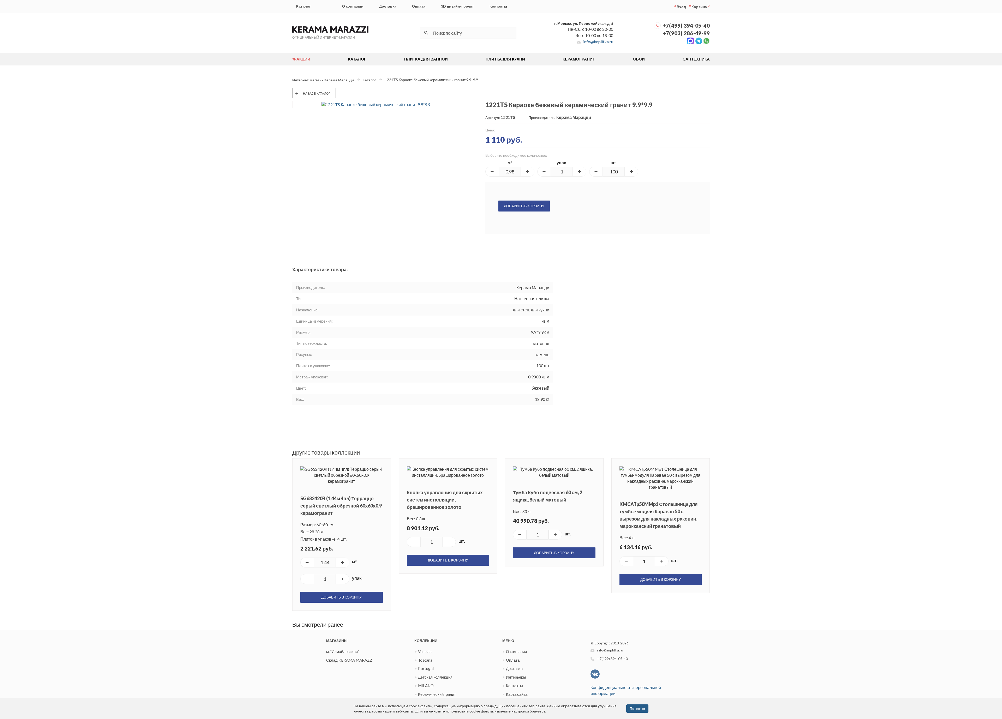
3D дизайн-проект (457, 6)
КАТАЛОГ (357, 59)
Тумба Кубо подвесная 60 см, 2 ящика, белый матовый (547, 496)
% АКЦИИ (301, 59)
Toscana (425, 660)
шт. (614, 162)
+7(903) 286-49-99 (686, 33)
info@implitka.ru (598, 41)
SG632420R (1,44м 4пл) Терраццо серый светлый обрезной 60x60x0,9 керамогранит (341, 506)
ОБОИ (639, 59)
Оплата (418, 6)
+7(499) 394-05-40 (686, 25)
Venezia (425, 651)
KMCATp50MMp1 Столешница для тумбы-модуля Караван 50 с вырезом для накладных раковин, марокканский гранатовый (658, 515)
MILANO (426, 685)
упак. (562, 162)
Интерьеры (516, 677)
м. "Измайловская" (342, 651)
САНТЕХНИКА (696, 59)
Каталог (303, 6)
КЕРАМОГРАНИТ (579, 59)
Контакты (498, 6)
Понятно (637, 708)
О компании (352, 6)
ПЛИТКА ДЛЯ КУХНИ (505, 59)
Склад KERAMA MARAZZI (350, 660)
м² (510, 162)
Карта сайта (516, 694)
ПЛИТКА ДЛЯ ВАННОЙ (426, 59)
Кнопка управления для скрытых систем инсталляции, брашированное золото (445, 500)
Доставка (387, 6)
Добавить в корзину (524, 206)
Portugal (426, 668)
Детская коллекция (435, 677)
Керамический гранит (437, 694)
